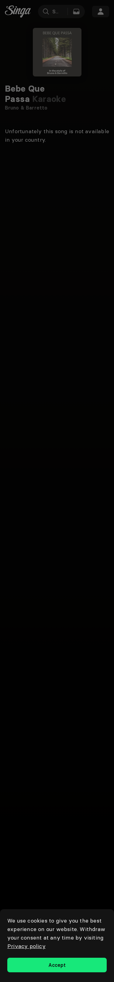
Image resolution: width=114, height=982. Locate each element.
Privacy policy (26, 946)
